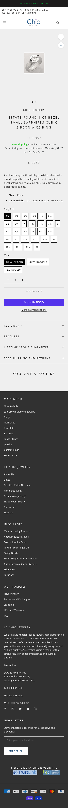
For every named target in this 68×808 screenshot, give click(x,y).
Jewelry (8, 444)
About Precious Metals (16, 536)
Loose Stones (11, 439)
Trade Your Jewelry (14, 501)
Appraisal (9, 507)
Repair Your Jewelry (15, 496)
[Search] (57, 22)
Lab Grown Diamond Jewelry (19, 411)
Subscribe (16, 751)
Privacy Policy (11, 593)
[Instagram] (13, 708)
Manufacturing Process (17, 531)
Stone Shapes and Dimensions (21, 558)
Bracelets (9, 428)
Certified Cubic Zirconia (17, 485)
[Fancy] (35, 708)
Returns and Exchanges (17, 599)
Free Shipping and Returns (27, 358)
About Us (9, 474)
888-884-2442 (33, 10)
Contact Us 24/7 (12, 10)
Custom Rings (11, 449)
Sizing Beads (11, 553)
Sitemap (8, 512)
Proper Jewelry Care (15, 542)
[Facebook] (5, 708)
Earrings (8, 433)
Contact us (10, 665)
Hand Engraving (13, 490)
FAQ (6, 615)
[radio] (7, 216)
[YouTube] (28, 708)
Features (11, 336)
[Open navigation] (4, 22)
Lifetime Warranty (14, 610)
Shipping (9, 604)
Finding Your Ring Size (16, 547)
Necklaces (9, 422)
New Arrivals (11, 406)
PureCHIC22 (10, 455)
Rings (7, 417)
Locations (9, 574)
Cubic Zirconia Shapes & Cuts (20, 564)
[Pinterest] (20, 708)
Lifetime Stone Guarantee (26, 347)
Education (9, 569)
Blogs (7, 479)
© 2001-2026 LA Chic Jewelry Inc (34, 767)
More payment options (34, 309)
